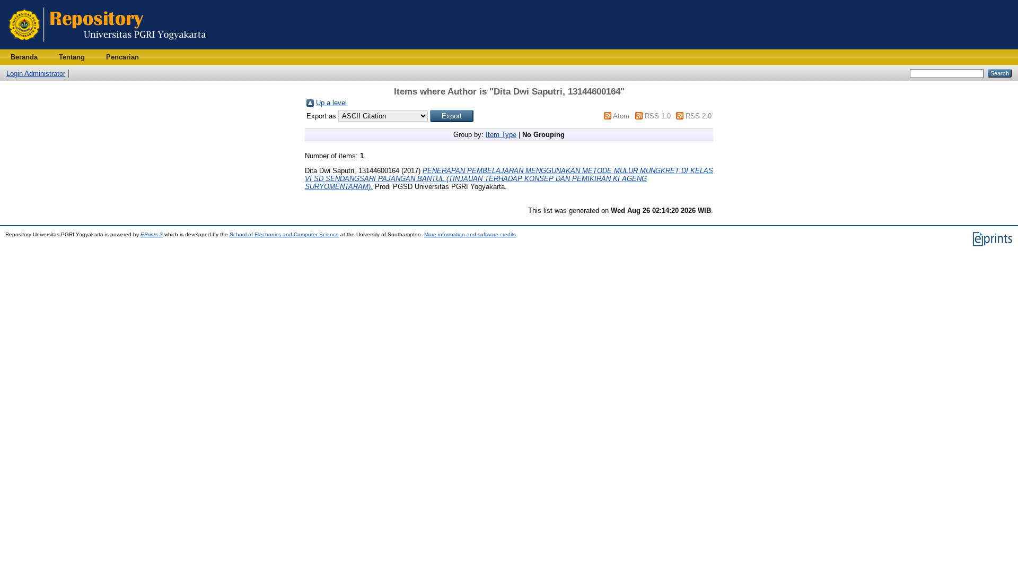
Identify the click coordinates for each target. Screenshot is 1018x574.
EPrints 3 (152, 234)
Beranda (24, 57)
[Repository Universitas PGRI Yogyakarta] (107, 47)
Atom (621, 116)
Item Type (501, 135)
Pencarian (122, 57)
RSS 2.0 (699, 116)
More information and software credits (470, 234)
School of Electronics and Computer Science (284, 234)
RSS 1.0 (658, 116)
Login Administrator (35, 74)
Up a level (331, 103)
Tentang (72, 57)
